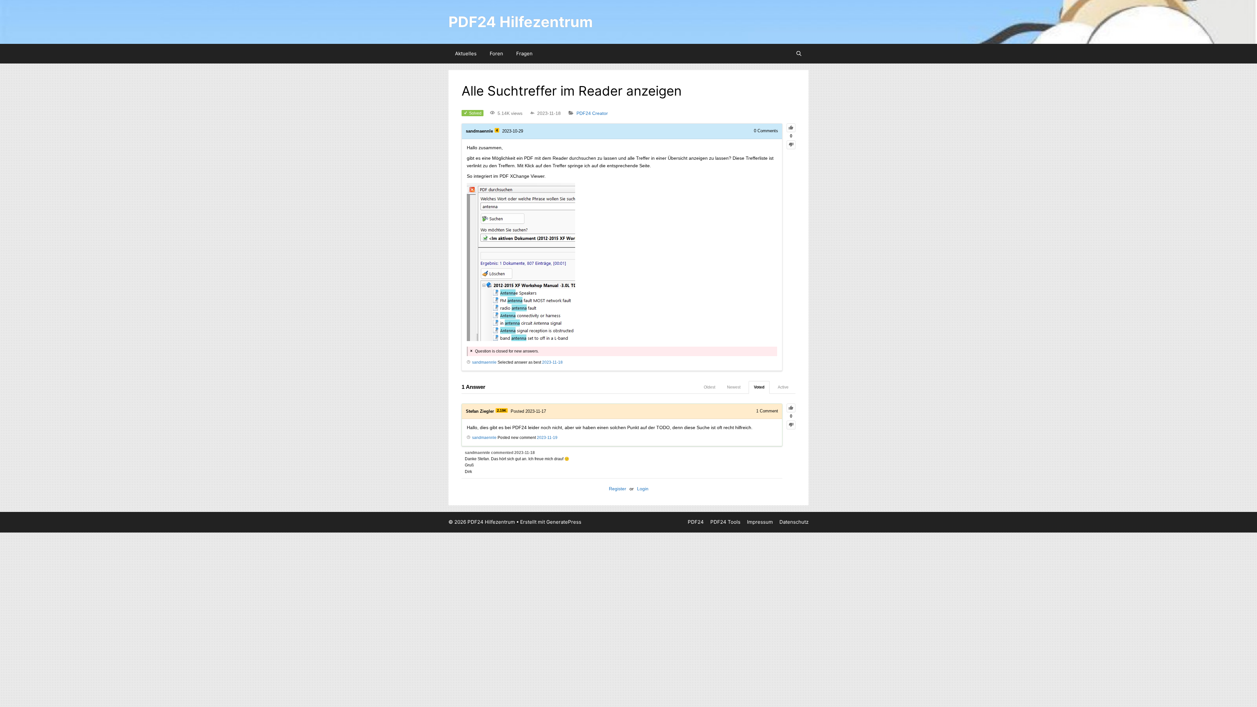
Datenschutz (794, 522)
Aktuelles (466, 53)
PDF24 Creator (592, 113)
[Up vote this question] (791, 127)
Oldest (709, 387)
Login (642, 488)
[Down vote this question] (791, 144)
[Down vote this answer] (791, 425)
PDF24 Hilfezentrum (520, 22)
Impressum (760, 522)
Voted (759, 387)
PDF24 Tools (725, 522)
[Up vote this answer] (791, 408)
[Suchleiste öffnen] (799, 53)
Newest (733, 387)
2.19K (501, 410)
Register (617, 488)
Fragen (524, 53)
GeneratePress (563, 522)
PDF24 (696, 522)
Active (783, 387)
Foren (496, 53)
